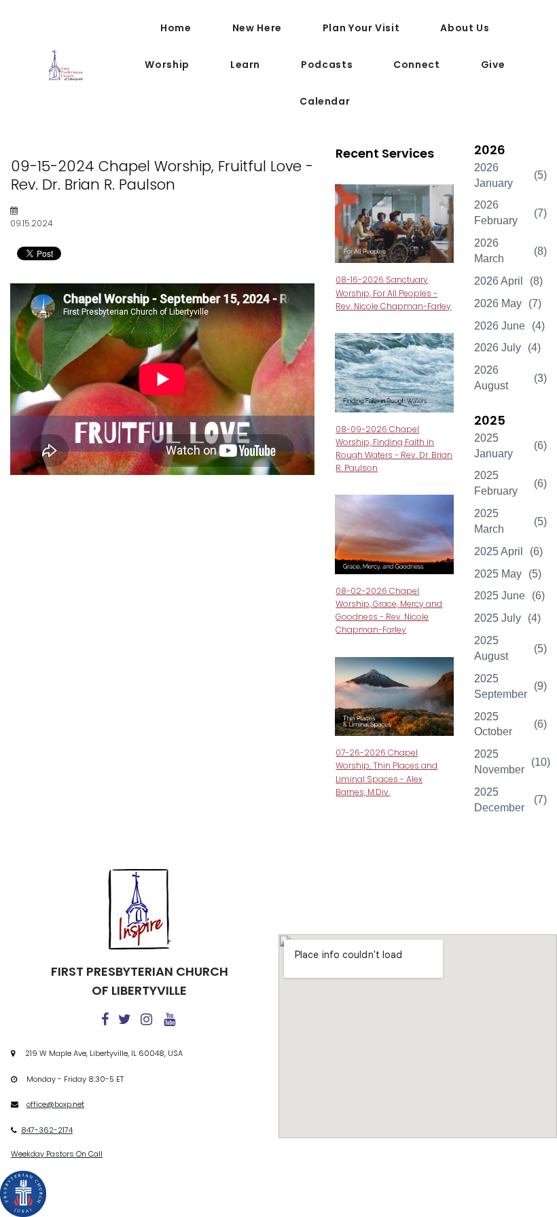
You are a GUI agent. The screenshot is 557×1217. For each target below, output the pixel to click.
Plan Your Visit (361, 28)
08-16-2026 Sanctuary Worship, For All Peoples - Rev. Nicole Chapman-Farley (393, 292)
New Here (257, 28)
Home (176, 28)
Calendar (325, 101)
